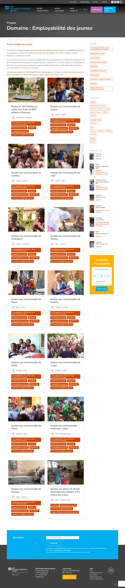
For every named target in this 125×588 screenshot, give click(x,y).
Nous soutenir (59, 9)
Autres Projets (95, 58)
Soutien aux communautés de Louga (65, 364)
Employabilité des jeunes (20, 131)
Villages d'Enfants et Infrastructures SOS (64, 512)
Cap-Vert (93, 109)
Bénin (103, 105)
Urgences (94, 83)
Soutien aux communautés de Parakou (26, 490)
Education (32, 127)
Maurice (99, 112)
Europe (93, 138)
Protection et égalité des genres (22, 134)
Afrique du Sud (95, 105)
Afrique (93, 102)
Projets (11, 39)
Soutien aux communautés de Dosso (26, 301)
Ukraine (93, 142)
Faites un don (69, 577)
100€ (101, 276)
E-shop (95, 2)
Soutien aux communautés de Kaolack (65, 301)
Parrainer (97, 10)
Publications (84, 2)
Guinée (108, 109)
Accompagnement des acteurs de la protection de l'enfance (23, 123)
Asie (92, 127)
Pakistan (109, 131)
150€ (107, 276)
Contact (104, 2)
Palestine (93, 134)
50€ (95, 276)
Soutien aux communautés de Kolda (26, 364)
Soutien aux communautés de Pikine (26, 427)
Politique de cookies (96, 577)
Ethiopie (100, 109)
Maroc (92, 112)
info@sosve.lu (39, 577)
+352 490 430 (42, 575)
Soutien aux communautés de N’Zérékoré (26, 237)
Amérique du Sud (96, 120)
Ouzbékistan (100, 131)
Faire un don (109, 9)
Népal (92, 131)
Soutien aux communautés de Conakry (26, 174)
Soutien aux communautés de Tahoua (65, 237)
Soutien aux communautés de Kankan (65, 108)
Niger (105, 112)
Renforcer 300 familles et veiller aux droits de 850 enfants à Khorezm (24, 109)
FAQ (91, 571)
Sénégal (93, 115)
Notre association (43, 9)
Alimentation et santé (19, 127)
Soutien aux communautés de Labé (65, 174)
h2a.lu (115, 584)
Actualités (72, 2)
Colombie (93, 123)
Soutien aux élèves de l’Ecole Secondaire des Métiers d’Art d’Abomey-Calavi (65, 491)
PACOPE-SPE (74, 128)
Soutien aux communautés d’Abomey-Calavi (63, 427)
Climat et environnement (98, 62)
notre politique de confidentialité (62, 550)
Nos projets (74, 9)
